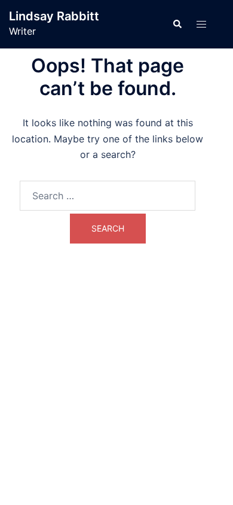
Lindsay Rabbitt (54, 16)
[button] (177, 24)
